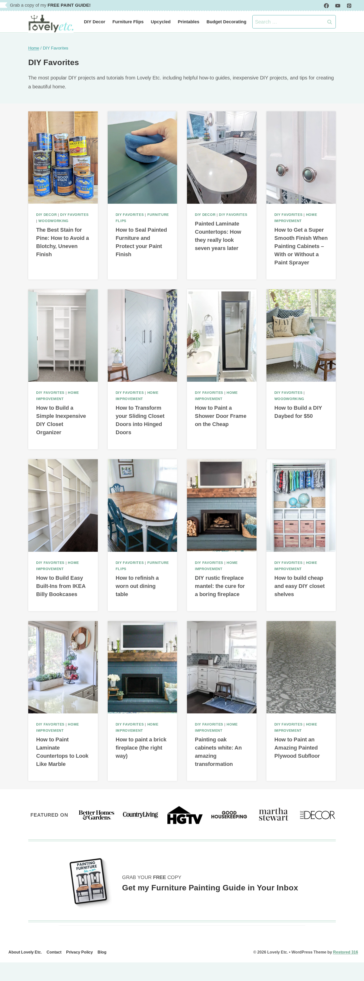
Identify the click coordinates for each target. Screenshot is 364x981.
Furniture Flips (128, 21)
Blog (102, 952)
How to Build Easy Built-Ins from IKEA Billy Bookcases (60, 586)
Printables (188, 21)
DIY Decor (94, 21)
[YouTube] (338, 6)
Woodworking (53, 221)
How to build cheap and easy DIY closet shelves (299, 586)
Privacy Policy (79, 952)
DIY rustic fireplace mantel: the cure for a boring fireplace (220, 586)
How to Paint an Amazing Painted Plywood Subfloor (297, 747)
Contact (54, 952)
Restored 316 (345, 952)
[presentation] (63, 157)
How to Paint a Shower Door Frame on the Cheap (220, 416)
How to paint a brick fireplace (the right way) (141, 747)
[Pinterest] (349, 6)
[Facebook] (326, 6)
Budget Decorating (226, 21)
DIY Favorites (74, 215)
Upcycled (161, 21)
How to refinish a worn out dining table (137, 586)
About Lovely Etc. (25, 952)
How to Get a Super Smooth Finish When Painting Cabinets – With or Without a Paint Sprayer (301, 246)
